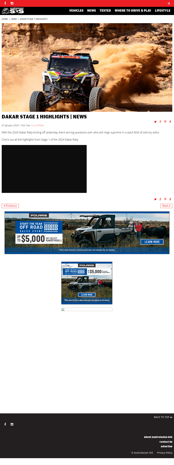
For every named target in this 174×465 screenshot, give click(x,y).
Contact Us (166, 441)
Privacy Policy (164, 452)
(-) (32, 125)
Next (165, 206)
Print (41, 125)
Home (5, 19)
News (14, 19)
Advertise (166, 446)
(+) (35, 125)
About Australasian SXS (158, 437)
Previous (11, 206)
